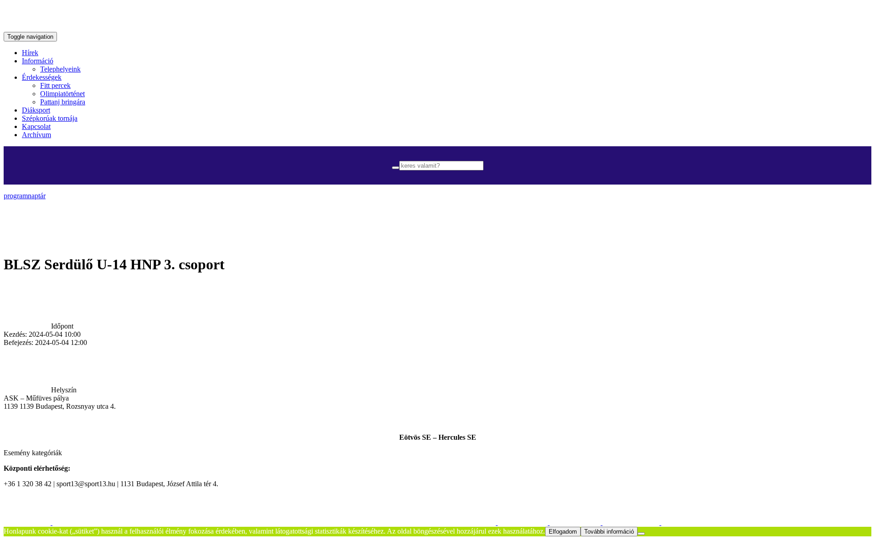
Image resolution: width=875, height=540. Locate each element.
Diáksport (36, 110)
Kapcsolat (36, 126)
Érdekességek (42, 77)
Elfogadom (563, 531)
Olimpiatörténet (62, 94)
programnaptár (25, 196)
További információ (609, 531)
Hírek (30, 53)
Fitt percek (55, 85)
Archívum (36, 135)
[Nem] (641, 533)
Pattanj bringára (62, 102)
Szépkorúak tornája (49, 118)
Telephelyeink (60, 69)
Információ (37, 61)
